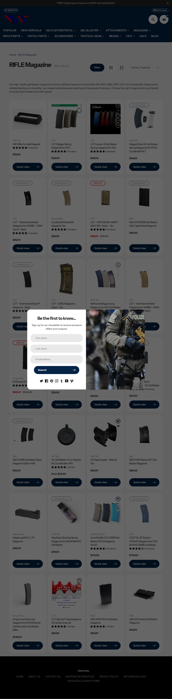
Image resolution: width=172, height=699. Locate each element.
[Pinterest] (51, 380)
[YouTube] (66, 380)
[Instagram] (56, 380)
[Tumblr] (61, 380)
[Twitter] (41, 380)
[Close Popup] (140, 313)
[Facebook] (46, 380)
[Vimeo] (71, 380)
